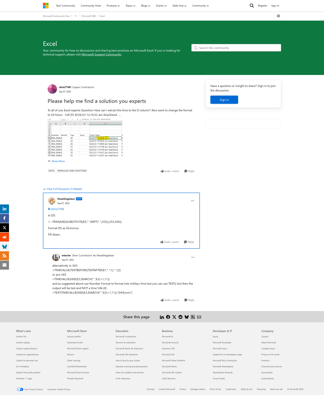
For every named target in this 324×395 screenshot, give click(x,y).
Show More (58, 161)
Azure (215, 336)
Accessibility (267, 372)
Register (262, 5)
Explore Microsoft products (28, 372)
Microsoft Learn (220, 348)
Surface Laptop (23, 342)
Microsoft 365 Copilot (172, 372)
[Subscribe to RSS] (193, 317)
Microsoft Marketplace (223, 366)
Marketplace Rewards (223, 372)
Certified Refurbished (76, 366)
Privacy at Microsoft (270, 354)
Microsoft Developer (222, 342)
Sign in (224, 100)
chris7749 (65, 87)
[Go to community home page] (46, 5)
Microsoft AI (167, 336)
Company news (268, 348)
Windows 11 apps (24, 378)
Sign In (275, 5)
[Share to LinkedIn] (162, 317)
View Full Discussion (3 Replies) (64, 189)
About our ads (276, 389)
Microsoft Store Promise (78, 372)
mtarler (66, 255)
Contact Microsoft (167, 389)
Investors (265, 360)
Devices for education (125, 342)
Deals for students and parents (130, 372)
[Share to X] (174, 317)
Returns (70, 354)
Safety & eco (246, 389)
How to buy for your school (128, 360)
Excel (102, 15)
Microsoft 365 (89, 15)
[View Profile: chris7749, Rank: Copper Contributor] (52, 89)
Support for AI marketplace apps (227, 354)
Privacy (183, 389)
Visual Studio (219, 378)
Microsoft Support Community (101, 54)
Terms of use (215, 389)
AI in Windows (22, 366)
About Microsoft (268, 342)
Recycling (261, 389)
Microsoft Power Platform (173, 360)
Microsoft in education (126, 336)
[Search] (252, 5)
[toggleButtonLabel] (278, 16)
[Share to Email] (199, 317)
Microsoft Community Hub (56, 15)
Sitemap (150, 389)
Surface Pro (21, 336)
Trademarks (231, 389)
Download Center (75, 342)
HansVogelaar (66, 198)
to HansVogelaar (103, 255)
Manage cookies (197, 389)
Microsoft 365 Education (127, 354)
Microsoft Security (170, 342)
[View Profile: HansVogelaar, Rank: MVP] (52, 201)
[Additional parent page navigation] (76, 16)
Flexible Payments (75, 378)
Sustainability (267, 378)
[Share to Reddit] (180, 317)
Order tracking (73, 360)
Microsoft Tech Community (225, 360)
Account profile (74, 336)
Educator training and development (132, 366)
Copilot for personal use (27, 360)
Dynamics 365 (168, 348)
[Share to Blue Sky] (187, 317)
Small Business (169, 378)
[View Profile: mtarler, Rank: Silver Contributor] (56, 257)
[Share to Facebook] (168, 317)
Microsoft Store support (78, 348)
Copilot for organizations (27, 354)
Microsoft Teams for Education (129, 348)
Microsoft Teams (169, 366)
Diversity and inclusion (271, 366)
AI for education (123, 378)
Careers (264, 336)
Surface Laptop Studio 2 (27, 348)
